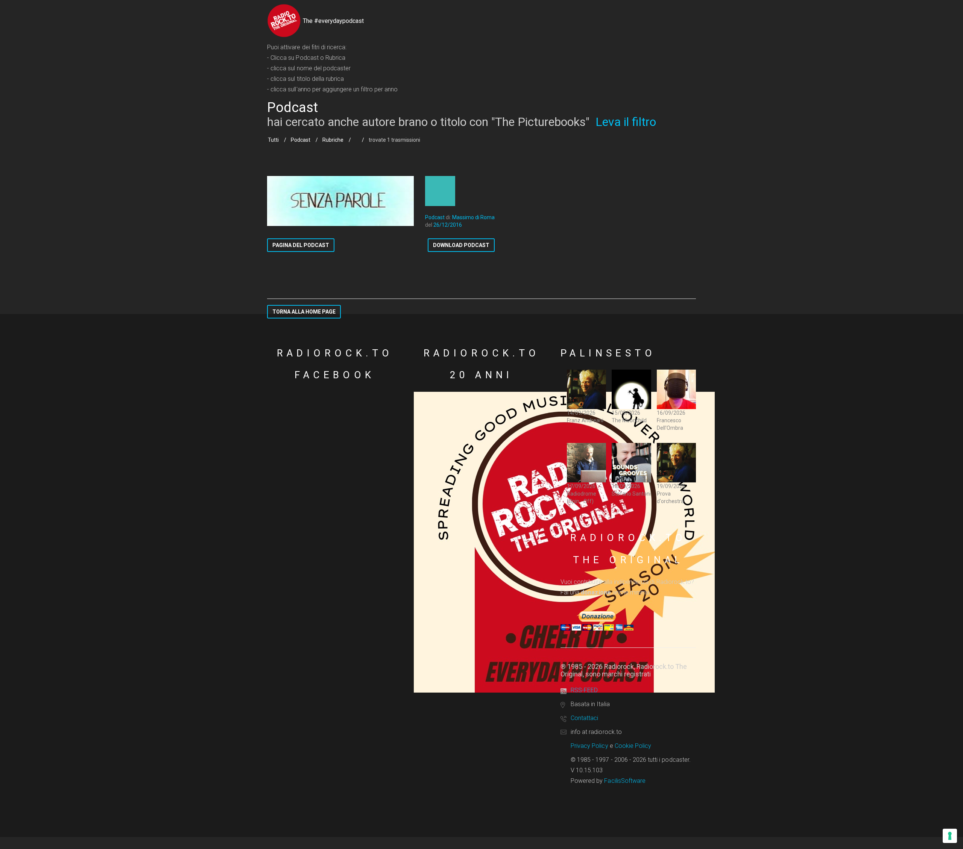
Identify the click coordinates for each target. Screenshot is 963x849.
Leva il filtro (625, 122)
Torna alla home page (304, 312)
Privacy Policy (589, 745)
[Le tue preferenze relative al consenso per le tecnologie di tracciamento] (950, 836)
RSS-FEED (584, 690)
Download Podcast (461, 245)
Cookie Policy (633, 745)
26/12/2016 (447, 225)
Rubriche (332, 140)
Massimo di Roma (473, 217)
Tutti (273, 140)
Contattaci (584, 718)
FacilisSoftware (625, 780)
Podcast (300, 140)
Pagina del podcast (300, 245)
